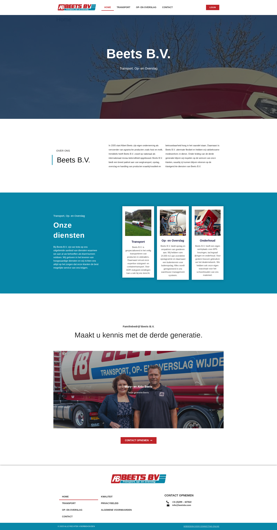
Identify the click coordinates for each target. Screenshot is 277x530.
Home (107, 7)
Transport (123, 7)
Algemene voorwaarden (116, 510)
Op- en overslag (146, 7)
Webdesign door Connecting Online (201, 526)
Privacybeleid (109, 503)
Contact (167, 7)
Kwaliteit (107, 496)
